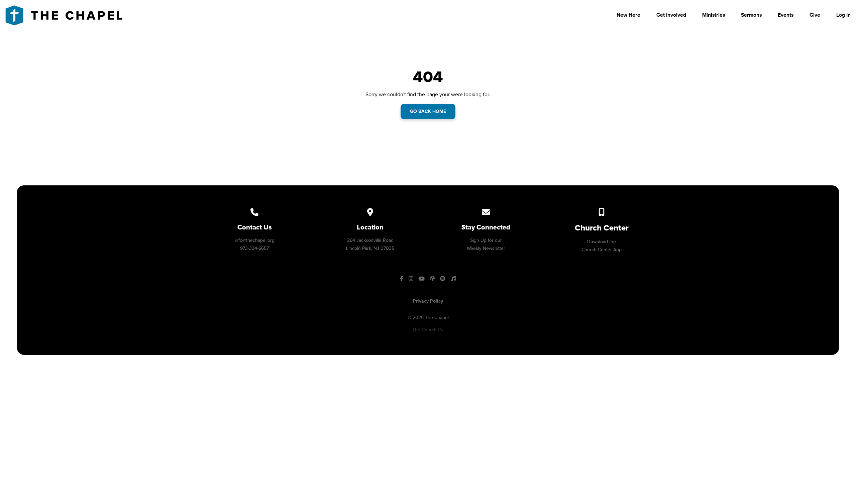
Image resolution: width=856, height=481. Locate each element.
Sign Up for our (486, 240)
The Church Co (428, 330)
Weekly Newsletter (486, 248)
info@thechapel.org (255, 240)
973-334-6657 (254, 248)
